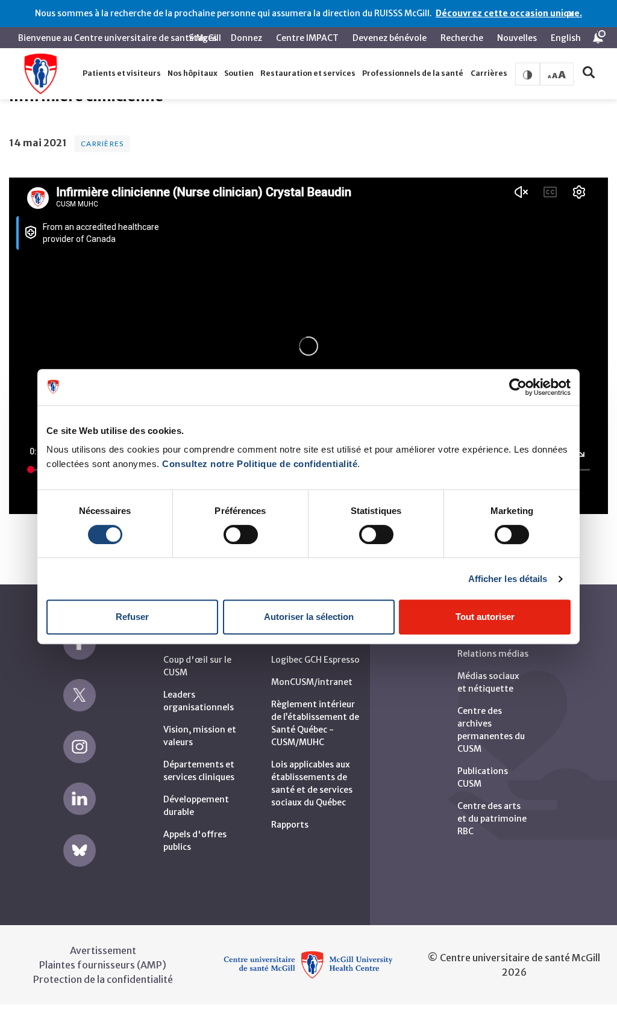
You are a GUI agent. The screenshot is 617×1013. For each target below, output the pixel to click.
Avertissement (103, 950)
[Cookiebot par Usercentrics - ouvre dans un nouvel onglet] (518, 387)
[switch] (241, 534)
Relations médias (492, 653)
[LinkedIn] (79, 798)
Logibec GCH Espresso (315, 659)
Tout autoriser (485, 617)
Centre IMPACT (307, 38)
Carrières (102, 143)
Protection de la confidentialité (103, 979)
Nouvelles (517, 38)
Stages (203, 38)
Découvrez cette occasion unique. (509, 13)
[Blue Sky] (79, 850)
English (566, 38)
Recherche (461, 38)
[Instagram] (79, 747)
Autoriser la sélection (309, 617)
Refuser (132, 617)
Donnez (246, 38)
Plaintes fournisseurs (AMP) (102, 965)
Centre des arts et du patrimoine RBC (492, 819)
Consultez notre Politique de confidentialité (259, 464)
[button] (121, 74)
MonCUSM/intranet (311, 682)
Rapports (289, 824)
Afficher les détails (508, 579)
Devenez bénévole (389, 38)
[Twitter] (79, 695)
